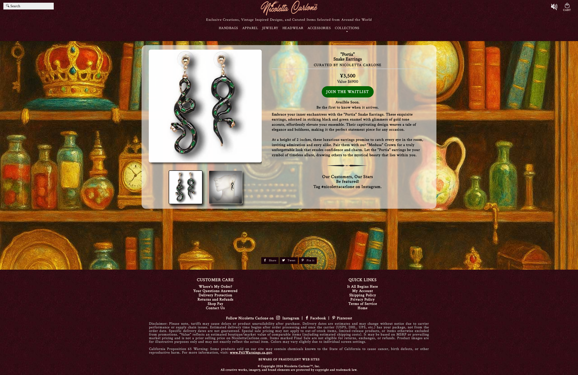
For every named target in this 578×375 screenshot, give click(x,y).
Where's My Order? (215, 286)
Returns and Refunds (215, 299)
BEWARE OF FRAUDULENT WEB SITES (289, 359)
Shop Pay (215, 303)
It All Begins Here (362, 286)
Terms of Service (362, 303)
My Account (362, 290)
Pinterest (344, 318)
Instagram (289, 318)
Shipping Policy (362, 295)
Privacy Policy (362, 299)
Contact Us (215, 308)
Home (363, 308)
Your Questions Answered (215, 290)
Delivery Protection (215, 295)
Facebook (318, 318)
